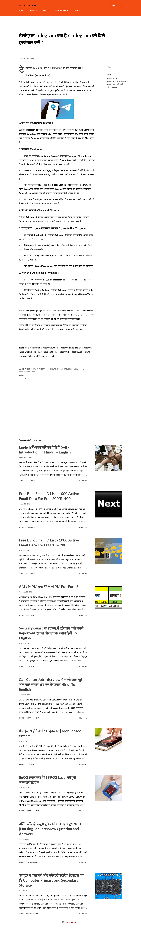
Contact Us (33, 10)
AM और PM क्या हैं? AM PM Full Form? (48, 586)
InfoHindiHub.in (27, 5)
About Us (46, 10)
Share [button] (109, 67)
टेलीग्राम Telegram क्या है (113, 87)
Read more (83, 481)
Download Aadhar (61, 10)
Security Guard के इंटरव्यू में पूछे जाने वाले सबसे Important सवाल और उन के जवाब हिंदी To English (51, 633)
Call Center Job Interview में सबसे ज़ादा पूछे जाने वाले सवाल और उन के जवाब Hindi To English (50, 684)
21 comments (31, 527)
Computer (77, 10)
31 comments (31, 573)
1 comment (30, 615)
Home (20, 10)
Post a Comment (32, 718)
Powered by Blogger (71, 922)
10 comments (31, 481)
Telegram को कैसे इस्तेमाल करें (115, 84)
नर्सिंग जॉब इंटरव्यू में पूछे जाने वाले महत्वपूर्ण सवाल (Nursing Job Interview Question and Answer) (50, 829)
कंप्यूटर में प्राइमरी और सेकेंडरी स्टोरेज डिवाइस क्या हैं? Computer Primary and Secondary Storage (51, 880)
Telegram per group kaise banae (116, 81)
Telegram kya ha (112, 78)
